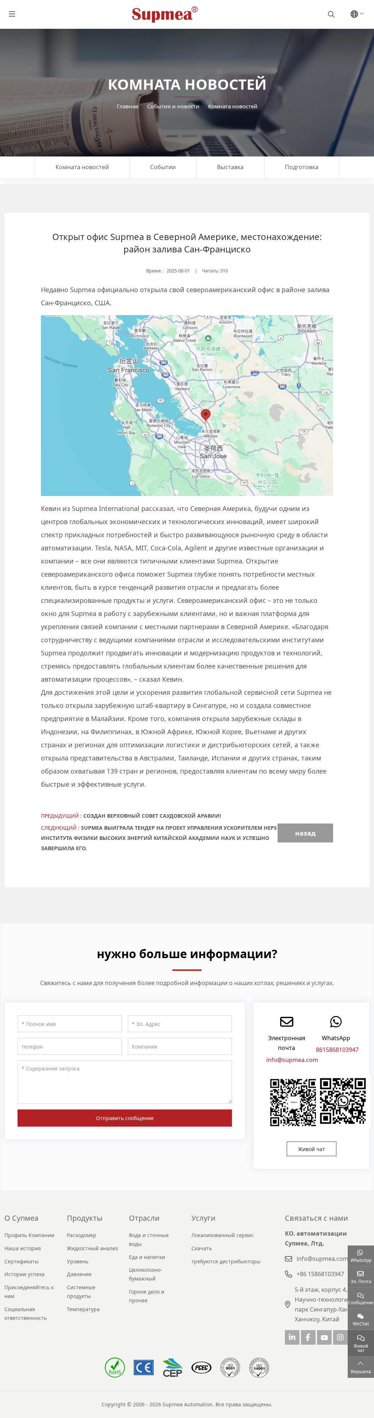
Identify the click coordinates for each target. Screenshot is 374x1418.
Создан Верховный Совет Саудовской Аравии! (152, 815)
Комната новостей (82, 167)
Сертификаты (21, 1261)
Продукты (85, 1218)
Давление (79, 1274)
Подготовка (301, 167)
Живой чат (311, 1149)
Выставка (230, 167)
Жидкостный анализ (92, 1248)
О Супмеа (21, 1218)
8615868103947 (337, 1050)
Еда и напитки (147, 1257)
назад (305, 833)
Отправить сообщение (125, 1118)
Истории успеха (24, 1274)
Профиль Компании (29, 1235)
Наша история (22, 1248)
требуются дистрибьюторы (225, 1261)
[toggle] (12, 14)
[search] (330, 14)
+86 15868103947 (320, 1274)
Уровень (77, 1261)
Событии (163, 167)
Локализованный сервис (222, 1235)
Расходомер (81, 1235)
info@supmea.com (292, 1060)
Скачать (201, 1248)
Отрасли (144, 1218)
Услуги (203, 1218)
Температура (83, 1309)
